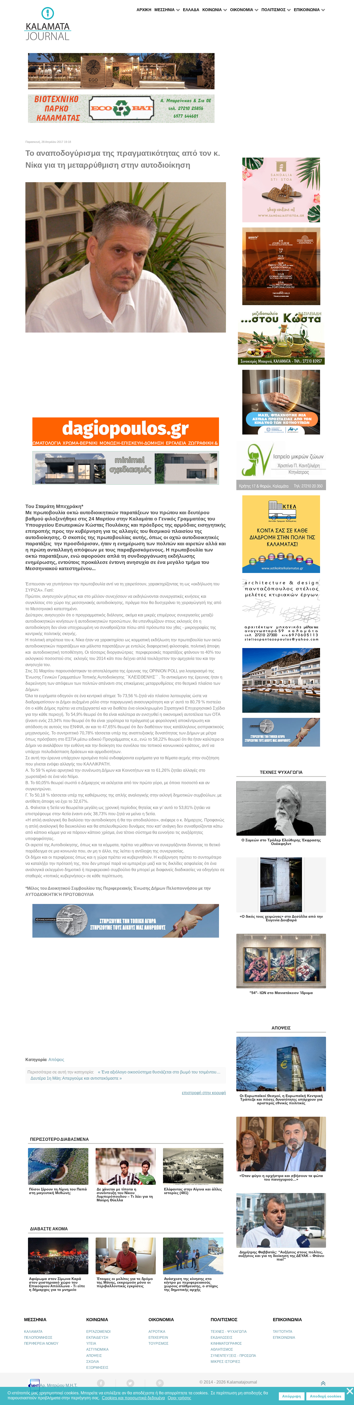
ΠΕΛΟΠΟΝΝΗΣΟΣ (38, 1338)
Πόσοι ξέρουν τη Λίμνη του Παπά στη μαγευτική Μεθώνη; (58, 1191)
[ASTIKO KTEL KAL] (281, 536)
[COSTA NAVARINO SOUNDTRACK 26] (281, 268)
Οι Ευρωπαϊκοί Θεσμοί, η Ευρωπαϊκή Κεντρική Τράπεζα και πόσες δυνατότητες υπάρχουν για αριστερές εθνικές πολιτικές (281, 1099)
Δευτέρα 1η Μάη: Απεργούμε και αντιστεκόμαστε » (76, 1078)
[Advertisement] (125, 375)
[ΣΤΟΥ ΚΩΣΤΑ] (281, 339)
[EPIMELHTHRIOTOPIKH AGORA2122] (125, 923)
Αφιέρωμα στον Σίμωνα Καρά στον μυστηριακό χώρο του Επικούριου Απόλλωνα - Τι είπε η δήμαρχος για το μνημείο (57, 1284)
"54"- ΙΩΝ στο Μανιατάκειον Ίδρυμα (281, 993)
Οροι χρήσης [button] (179, 1398)
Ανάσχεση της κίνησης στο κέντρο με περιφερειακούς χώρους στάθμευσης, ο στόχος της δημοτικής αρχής (191, 1284)
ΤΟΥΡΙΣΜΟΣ (158, 1343)
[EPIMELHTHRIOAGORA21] (281, 734)
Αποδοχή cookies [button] (325, 1396)
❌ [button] (349, 1391)
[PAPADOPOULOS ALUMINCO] (125, 470)
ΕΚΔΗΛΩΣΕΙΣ (221, 1338)
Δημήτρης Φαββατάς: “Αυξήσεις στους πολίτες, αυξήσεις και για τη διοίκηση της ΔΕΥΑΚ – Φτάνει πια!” (281, 1255)
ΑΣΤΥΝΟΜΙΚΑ (97, 1349)
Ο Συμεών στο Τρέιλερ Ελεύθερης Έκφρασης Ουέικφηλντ (281, 842)
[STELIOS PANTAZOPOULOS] (281, 612)
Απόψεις (56, 1059)
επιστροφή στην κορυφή (204, 1093)
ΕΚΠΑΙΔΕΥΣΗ (97, 1338)
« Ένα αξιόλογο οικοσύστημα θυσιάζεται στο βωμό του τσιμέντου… (159, 1072)
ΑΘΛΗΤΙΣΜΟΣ (222, 1349)
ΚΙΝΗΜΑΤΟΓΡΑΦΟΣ (226, 1343)
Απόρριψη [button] (291, 1396)
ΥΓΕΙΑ (91, 1343)
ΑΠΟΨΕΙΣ (94, 1356)
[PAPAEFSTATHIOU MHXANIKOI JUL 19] (281, 682)
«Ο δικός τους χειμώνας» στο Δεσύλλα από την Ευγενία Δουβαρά (281, 918)
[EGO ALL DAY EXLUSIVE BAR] (121, 73)
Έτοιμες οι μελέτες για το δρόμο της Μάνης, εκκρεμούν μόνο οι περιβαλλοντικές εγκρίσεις (125, 1282)
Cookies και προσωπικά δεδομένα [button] (133, 1398)
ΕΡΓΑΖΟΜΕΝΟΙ (98, 1332)
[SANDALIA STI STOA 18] (281, 192)
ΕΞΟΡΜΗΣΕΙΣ (97, 1368)
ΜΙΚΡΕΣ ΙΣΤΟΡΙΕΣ (225, 1362)
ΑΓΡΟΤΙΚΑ (156, 1332)
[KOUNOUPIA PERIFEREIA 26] (281, 404)
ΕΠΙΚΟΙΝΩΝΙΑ (284, 1338)
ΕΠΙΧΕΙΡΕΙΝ (158, 1338)
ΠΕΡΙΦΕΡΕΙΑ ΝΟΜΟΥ (41, 1343)
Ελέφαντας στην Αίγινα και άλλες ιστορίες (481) (193, 1191)
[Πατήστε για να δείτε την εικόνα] (125, 257)
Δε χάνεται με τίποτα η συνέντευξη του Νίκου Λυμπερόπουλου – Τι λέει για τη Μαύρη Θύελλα (125, 1194)
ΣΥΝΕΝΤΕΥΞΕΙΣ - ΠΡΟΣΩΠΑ (233, 1356)
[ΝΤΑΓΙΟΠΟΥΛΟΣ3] (125, 434)
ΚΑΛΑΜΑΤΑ (33, 1332)
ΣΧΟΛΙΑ (92, 1362)
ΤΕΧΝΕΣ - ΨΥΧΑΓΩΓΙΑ (229, 1332)
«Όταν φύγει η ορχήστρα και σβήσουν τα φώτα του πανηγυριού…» (281, 1177)
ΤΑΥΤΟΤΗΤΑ (282, 1332)
